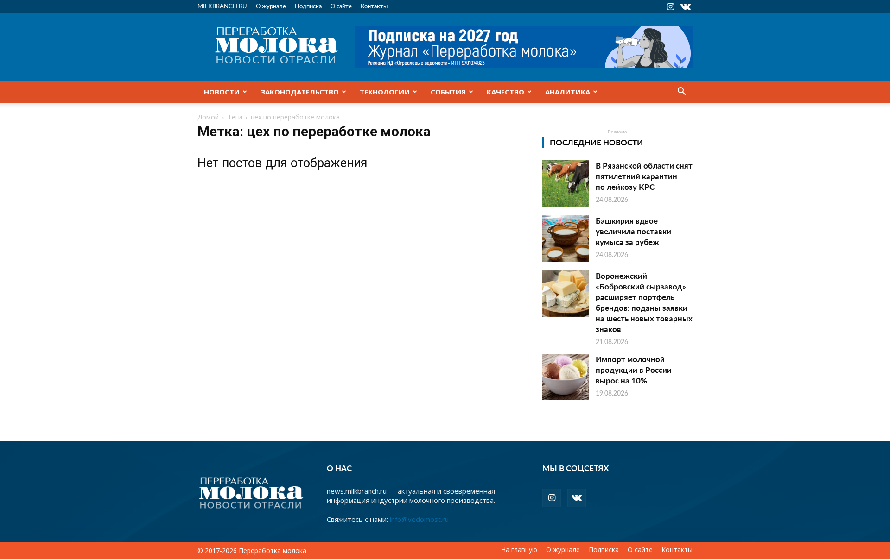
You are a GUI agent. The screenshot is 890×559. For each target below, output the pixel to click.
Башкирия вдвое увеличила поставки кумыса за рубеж (633, 231)
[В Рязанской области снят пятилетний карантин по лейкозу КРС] (565, 183)
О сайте (341, 5)
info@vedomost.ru (419, 519)
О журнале (271, 5)
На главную (519, 550)
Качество (505, 91)
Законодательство (300, 91)
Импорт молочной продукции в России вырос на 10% (634, 369)
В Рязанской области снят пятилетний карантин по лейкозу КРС (644, 176)
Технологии (385, 91)
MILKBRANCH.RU (222, 5)
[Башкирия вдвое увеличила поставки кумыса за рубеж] (565, 238)
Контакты (374, 5)
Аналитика (567, 91)
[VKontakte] (686, 6)
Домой (208, 117)
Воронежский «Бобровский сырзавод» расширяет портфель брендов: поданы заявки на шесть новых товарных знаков (644, 302)
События (448, 91)
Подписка (308, 5)
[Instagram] (670, 6)
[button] (681, 92)
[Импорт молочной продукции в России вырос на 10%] (565, 377)
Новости (222, 91)
